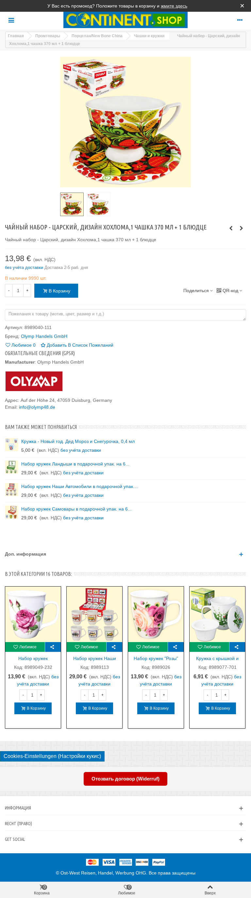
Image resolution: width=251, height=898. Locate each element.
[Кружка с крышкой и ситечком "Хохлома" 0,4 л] (231, 228)
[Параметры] (240, 20)
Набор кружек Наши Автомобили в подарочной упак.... (79, 486)
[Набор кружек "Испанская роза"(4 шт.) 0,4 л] (33, 614)
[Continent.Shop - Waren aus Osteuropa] (125, 20)
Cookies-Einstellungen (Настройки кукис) (52, 756)
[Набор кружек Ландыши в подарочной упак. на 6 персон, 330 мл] (11, 467)
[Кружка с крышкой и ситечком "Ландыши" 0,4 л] (217, 614)
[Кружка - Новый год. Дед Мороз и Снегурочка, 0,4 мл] (11, 444)
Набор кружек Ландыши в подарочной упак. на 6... (75, 463)
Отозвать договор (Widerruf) (125, 778)
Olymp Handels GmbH (44, 336)
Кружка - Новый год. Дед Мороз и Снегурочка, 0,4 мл (78, 441)
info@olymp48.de (37, 407)
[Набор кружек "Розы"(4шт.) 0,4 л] (156, 614)
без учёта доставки (24, 267)
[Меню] (11, 20)
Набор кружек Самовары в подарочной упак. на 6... (76, 509)
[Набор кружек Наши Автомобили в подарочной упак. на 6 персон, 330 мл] (11, 489)
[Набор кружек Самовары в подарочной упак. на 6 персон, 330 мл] (241, 228)
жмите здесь (174, 5)
